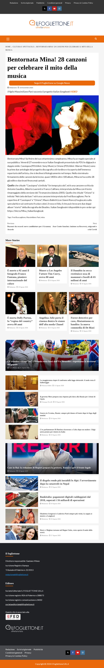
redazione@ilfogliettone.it (16, 574)
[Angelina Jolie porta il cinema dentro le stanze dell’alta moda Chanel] (52, 303)
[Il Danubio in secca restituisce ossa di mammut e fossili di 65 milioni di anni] (84, 256)
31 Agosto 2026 (25, 367)
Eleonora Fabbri (46, 385)
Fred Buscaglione (19, 217)
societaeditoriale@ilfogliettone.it (19, 604)
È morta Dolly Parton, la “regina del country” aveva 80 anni (20, 321)
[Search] (95, 39)
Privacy (68, 3)
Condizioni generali (54, 3)
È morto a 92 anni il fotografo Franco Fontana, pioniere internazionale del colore (18, 277)
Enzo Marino (13, 367)
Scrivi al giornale (27, 3)
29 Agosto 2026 (23, 287)
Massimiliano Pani (33, 217)
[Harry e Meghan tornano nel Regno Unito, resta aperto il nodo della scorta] (21, 532)
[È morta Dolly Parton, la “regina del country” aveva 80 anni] (20, 303)
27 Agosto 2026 (55, 535)
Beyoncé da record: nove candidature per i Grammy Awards (29, 226)
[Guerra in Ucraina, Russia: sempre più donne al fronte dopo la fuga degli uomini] (21, 415)
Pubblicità (40, 3)
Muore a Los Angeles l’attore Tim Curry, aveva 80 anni (50, 273)
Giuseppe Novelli (47, 402)
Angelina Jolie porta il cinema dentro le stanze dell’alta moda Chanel (52, 321)
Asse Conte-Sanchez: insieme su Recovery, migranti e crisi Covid (75, 226)
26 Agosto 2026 (55, 280)
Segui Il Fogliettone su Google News (52, 83)
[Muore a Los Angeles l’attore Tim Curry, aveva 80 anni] (52, 256)
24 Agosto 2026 (55, 327)
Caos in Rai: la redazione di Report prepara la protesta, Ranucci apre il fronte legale (49, 467)
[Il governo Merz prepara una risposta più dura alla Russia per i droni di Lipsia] (21, 399)
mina (43, 217)
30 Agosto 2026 (55, 418)
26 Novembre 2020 (26, 88)
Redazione (14, 3)
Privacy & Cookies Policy (83, 3)
